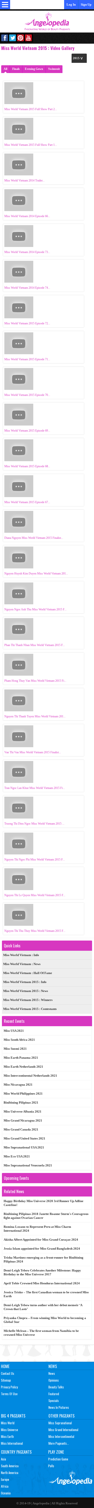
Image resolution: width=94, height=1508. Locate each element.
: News (21, 964)
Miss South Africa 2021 (19, 1039)
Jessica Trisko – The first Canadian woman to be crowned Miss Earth (46, 1294)
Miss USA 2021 (14, 1031)
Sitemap (6, 1380)
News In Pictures (58, 1407)
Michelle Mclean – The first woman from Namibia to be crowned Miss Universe (41, 1332)
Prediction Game (58, 1459)
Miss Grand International (63, 1429)
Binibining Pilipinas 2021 (21, 1102)
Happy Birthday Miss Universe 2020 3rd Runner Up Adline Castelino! (43, 1203)
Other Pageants (61, 1416)
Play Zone (56, 1452)
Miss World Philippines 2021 (23, 1093)
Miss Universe (9, 1429)
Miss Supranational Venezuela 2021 (28, 1165)
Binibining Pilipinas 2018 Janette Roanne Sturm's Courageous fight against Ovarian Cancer (46, 1216)
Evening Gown (34, 69)
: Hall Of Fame (27, 973)
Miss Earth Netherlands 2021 (23, 1066)
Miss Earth (7, 1436)
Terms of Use (9, 1393)
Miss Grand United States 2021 (24, 1138)
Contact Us (7, 1373)
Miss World (7, 1422)
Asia (3, 1459)
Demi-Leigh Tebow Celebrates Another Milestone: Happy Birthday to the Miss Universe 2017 (42, 1272)
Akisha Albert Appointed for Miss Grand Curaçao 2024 (41, 1239)
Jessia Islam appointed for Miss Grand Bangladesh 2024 (42, 1248)
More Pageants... (58, 1443)
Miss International (12, 1443)
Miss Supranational (60, 1422)
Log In (71, 4)
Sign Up (86, 4)
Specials (53, 1400)
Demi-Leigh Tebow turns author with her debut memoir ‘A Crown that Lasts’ (43, 1307)
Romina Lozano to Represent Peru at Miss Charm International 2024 (37, 1228)
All (5, 69)
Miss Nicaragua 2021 (18, 1084)
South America (10, 1465)
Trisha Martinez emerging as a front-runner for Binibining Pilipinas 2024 (43, 1259)
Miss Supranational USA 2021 (24, 1147)
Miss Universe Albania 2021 (22, 1111)
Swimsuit (54, 69)
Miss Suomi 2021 (15, 1048)
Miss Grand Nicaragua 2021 (23, 1120)
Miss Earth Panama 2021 (21, 1057)
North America (9, 1472)
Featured (53, 1393)
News (52, 1366)
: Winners (28, 1000)
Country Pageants (16, 1452)
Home (5, 1366)
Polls (51, 1465)
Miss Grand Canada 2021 (21, 1129)
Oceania (6, 1493)
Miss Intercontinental (61, 1436)
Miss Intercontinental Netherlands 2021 (30, 1075)
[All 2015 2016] (79, 58)
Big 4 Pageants (13, 1416)
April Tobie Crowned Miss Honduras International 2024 (42, 1283)
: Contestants (30, 1009)
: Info (21, 955)
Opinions (53, 1380)
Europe (5, 1479)
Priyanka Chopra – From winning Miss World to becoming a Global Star (45, 1320)
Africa (4, 1486)
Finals (16, 69)
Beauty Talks (56, 1387)
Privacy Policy (9, 1387)
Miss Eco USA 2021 (17, 1156)
